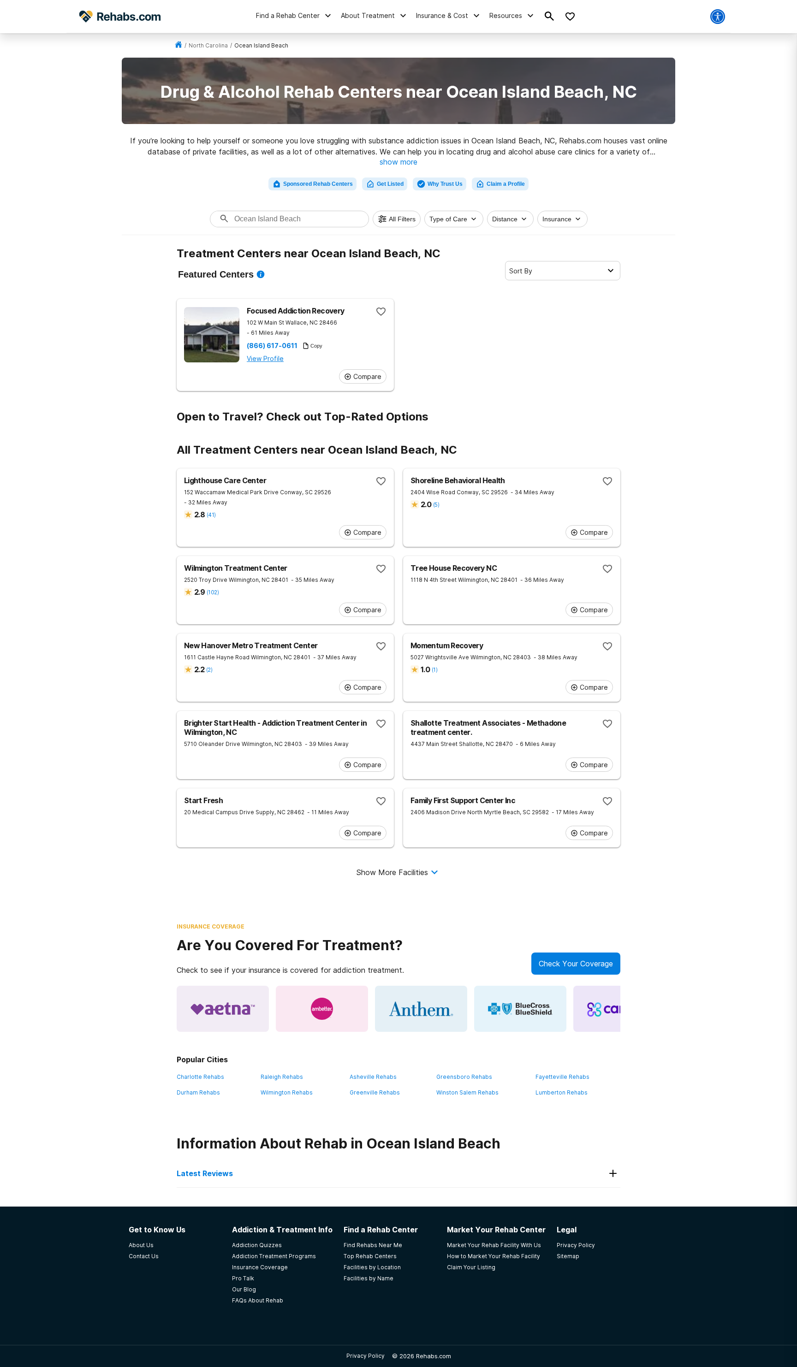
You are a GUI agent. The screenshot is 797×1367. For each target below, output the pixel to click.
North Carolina (208, 45)
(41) (211, 514)
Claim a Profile (506, 184)
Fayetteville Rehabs (562, 1076)
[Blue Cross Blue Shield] (520, 1009)
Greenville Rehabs (375, 1092)
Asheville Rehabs (373, 1076)
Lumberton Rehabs (561, 1092)
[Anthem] (421, 1009)
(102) (213, 592)
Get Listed (390, 184)
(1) (434, 669)
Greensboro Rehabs (464, 1076)
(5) (436, 504)
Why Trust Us (445, 184)
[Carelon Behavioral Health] (619, 1009)
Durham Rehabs (198, 1092)
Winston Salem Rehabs (467, 1092)
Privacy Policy (365, 1355)
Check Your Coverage (576, 963)
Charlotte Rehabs (200, 1076)
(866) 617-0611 (272, 345)
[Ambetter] (322, 1009)
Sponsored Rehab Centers (318, 184)
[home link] (178, 45)
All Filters (402, 219)
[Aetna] (223, 1009)
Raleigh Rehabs (282, 1076)
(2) (209, 669)
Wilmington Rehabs (287, 1092)
